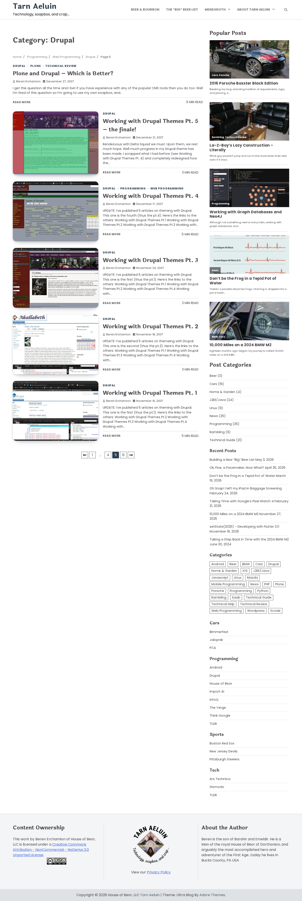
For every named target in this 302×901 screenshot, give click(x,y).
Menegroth (215, 9)
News (214, 416)
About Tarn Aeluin (253, 9)
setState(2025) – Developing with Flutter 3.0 (244, 526)
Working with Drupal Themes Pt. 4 (151, 196)
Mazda (252, 577)
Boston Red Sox (222, 743)
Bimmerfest (219, 632)
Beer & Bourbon (145, 9)
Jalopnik (216, 640)
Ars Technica (220, 779)
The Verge (218, 707)
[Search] (286, 9)
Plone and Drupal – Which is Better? (63, 73)
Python (262, 591)
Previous (84, 455)
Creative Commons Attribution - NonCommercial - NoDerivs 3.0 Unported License (51, 850)
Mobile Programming (228, 584)
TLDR (213, 724)
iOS (245, 571)
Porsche (217, 591)
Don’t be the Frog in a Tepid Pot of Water (242, 476)
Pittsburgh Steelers (224, 759)
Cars (213, 384)
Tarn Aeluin (35, 6)
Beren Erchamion (28, 81)
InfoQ (214, 699)
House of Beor (221, 683)
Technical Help (223, 604)
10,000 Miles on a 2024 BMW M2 (234, 514)
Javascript (219, 577)
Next (131, 455)
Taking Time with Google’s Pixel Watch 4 (242, 501)
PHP (267, 584)
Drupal (19, 66)
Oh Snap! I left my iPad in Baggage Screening (246, 488)
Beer (213, 376)
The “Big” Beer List (182, 9)
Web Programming (167, 188)
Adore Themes (212, 894)
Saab (236, 597)
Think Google (220, 715)
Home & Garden (222, 392)
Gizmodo (217, 787)
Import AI (217, 691)
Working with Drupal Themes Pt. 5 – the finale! (150, 125)
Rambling (217, 432)
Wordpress (256, 610)
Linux (213, 408)
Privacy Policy (159, 872)
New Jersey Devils (223, 751)
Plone (35, 66)
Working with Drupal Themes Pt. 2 (150, 326)
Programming (133, 188)
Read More (22, 102)
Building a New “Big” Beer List (232, 459)
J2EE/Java (218, 400)
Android (217, 564)
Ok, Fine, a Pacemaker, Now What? (237, 467)
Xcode (275, 610)
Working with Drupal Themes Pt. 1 (150, 393)
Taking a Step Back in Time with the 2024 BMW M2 (249, 539)
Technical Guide (222, 440)
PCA (213, 648)
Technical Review (60, 66)
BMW (246, 564)
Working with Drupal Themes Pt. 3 (150, 260)
